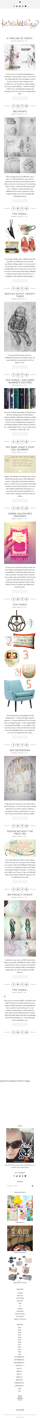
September (18, 1362)
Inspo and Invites (20, 1314)
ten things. (20, 604)
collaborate (20, 1398)
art (20, 1306)
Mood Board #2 (20, 1222)
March (18, 1380)
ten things (20, 211)
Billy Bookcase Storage (20, 1282)
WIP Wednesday (20, 750)
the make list (20, 1316)
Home (20, 1395)
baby (20, 1303)
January (18, 1385)
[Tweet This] (18, 106)
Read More (20, 98)
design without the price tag (20, 832)
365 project (20, 108)
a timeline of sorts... (20, 38)
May (18, 1374)
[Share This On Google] (27, 106)
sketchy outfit (20, 291)
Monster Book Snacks (20, 1252)
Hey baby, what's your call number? (20, 448)
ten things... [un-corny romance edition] (20, 381)
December (18, 1357)
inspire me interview (20, 1319)
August (18, 1365)
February (18, 1383)
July (18, 1368)
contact (20, 1400)
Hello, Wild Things (20, 1414)
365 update (20, 111)
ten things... (20, 214)
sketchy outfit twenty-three (20, 295)
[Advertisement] (20, 1057)
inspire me (20, 1295)
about (20, 1397)
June (18, 1371)
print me (20, 444)
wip (20, 747)
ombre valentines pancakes (20, 514)
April (18, 1377)
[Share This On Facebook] (13, 106)
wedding (20, 1308)
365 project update (20, 894)
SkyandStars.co (20, 1417)
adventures (20, 1301)
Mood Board (20, 1311)
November (18, 1360)
